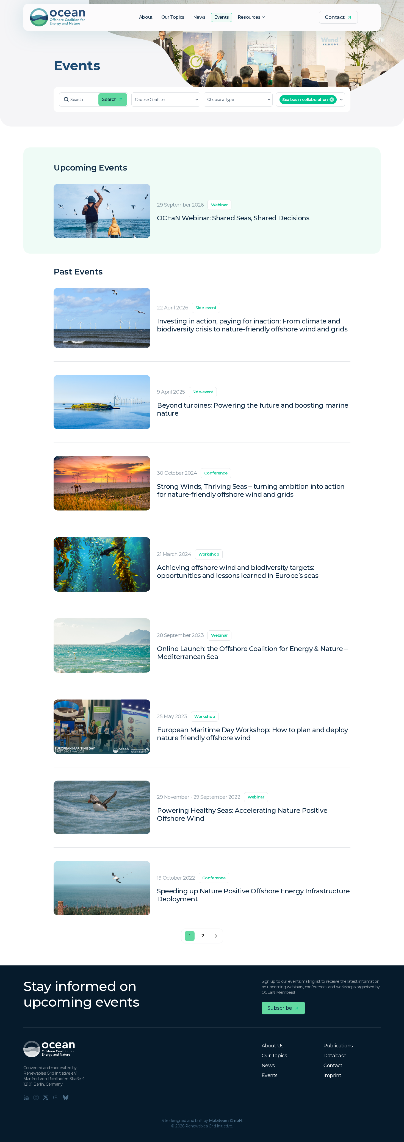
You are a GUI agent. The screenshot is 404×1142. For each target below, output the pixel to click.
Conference (216, 473)
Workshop (208, 554)
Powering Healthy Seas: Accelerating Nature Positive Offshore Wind (242, 814)
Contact (332, 1066)
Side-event (206, 307)
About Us (272, 1046)
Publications (338, 1046)
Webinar (219, 204)
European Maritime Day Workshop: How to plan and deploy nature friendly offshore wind (252, 734)
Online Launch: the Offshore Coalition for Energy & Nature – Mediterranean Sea (252, 653)
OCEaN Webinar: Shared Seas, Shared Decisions (233, 218)
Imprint (332, 1075)
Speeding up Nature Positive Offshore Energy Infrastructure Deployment (253, 895)
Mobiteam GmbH (225, 1120)
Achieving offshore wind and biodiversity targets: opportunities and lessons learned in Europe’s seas (238, 572)
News (268, 1066)
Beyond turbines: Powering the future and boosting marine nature (252, 409)
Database (334, 1056)
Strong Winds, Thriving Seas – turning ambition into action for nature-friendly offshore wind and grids (251, 490)
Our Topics (274, 1056)
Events (270, 1075)
